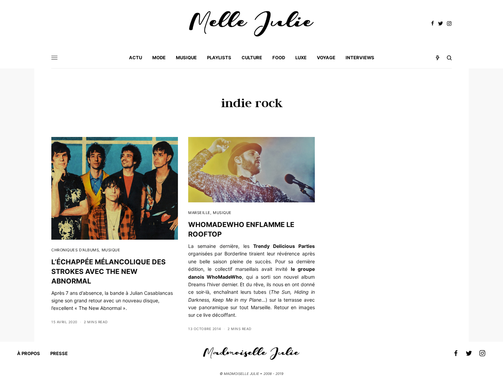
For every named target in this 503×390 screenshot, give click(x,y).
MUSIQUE (111, 250)
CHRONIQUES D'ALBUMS (75, 250)
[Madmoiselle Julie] (251, 23)
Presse (59, 353)
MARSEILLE (199, 212)
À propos (28, 353)
